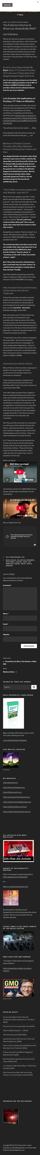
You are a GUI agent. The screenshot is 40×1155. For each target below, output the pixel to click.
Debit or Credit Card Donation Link (15, 887)
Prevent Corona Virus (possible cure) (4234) (19, 1026)
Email (5, 624)
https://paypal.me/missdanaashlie (15, 877)
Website (6, 634)
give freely (10, 562)
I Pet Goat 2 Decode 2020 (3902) (15, 1035)
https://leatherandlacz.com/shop (15, 807)
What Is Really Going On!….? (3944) (15, 1030)
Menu (21, 15)
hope (25, 562)
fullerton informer (25, 560)
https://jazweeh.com (10, 782)
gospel (19, 562)
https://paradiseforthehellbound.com (16, 797)
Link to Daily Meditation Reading (14, 740)
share (17, 563)
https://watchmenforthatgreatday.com (17, 802)
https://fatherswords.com (12, 792)
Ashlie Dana (23, 22)
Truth (23, 563)
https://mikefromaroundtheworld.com (17, 812)
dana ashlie (11, 560)
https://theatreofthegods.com (14, 787)
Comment (7, 585)
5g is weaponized (13, 557)
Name (6, 614)
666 (23, 557)
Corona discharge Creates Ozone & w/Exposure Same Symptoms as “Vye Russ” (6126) (19, 1019)
